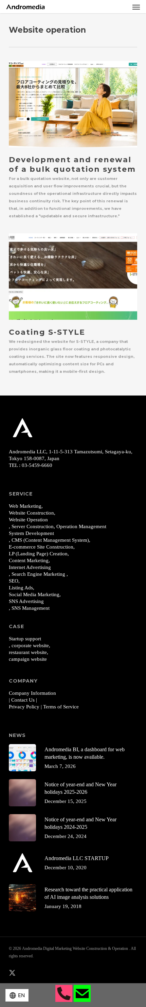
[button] (136, 6)
